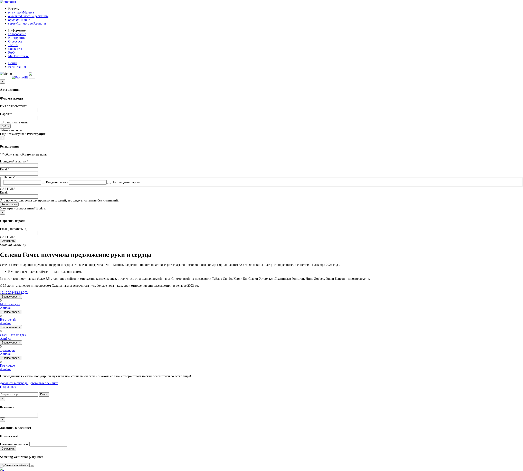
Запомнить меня (16, 122)
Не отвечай (8, 319)
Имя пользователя (13, 106)
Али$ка (5, 308)
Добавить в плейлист (43, 383)
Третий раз (7, 350)
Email (4, 169)
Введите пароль (57, 182)
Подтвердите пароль (126, 182)
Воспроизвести (11, 296)
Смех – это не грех (13, 335)
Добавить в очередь (14, 383)
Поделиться (8, 386)
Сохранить (8, 448)
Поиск (44, 394)
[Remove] (32, 466)
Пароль (6, 114)
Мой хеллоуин (10, 304)
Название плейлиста (14, 444)
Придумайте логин (14, 161)
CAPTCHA (8, 188)
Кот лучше (7, 365)
